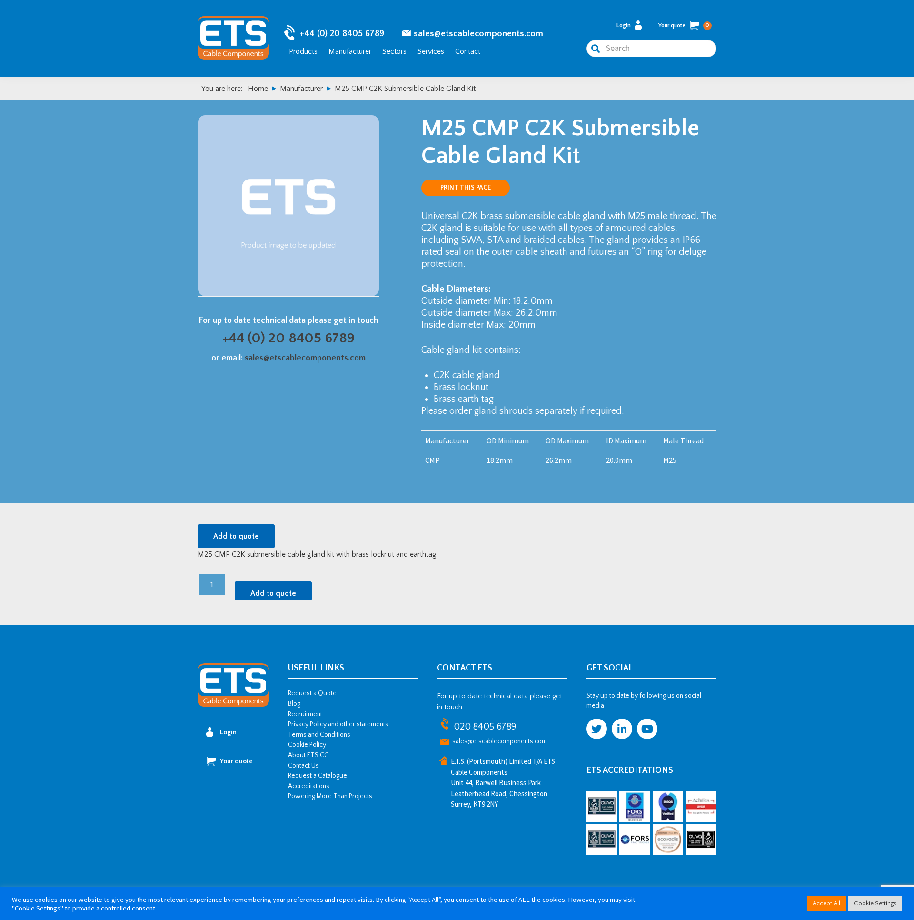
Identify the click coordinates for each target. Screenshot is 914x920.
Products (303, 51)
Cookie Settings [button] (875, 903)
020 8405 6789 (485, 726)
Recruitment (305, 714)
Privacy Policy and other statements (338, 724)
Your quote (683, 25)
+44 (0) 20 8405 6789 (341, 34)
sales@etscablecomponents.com (478, 34)
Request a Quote (312, 693)
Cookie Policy (307, 745)
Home (258, 88)
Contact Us (303, 766)
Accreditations (308, 786)
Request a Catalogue (317, 776)
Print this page (465, 187)
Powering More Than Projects (330, 796)
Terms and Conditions (319, 735)
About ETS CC (308, 755)
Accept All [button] (826, 903)
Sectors (394, 51)
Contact (467, 51)
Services (430, 51)
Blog (294, 704)
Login (623, 25)
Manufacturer (349, 51)
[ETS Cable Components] (233, 705)
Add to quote (236, 536)
